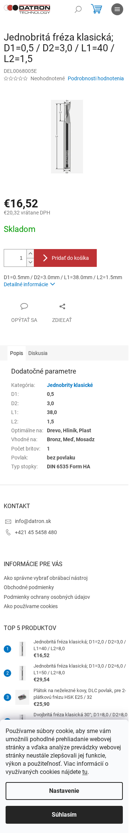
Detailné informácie (26, 284)
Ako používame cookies (31, 606)
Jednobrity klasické (70, 385)
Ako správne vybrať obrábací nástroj (45, 578)
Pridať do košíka (70, 258)
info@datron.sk (33, 521)
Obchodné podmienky (29, 587)
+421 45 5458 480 (36, 532)
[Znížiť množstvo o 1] (30, 262)
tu (84, 771)
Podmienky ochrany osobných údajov (47, 597)
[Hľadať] (78, 9)
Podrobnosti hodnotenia (96, 78)
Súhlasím (64, 814)
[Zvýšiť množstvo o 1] (30, 253)
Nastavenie (64, 790)
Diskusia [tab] (38, 353)
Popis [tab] (16, 353)
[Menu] (117, 9)
